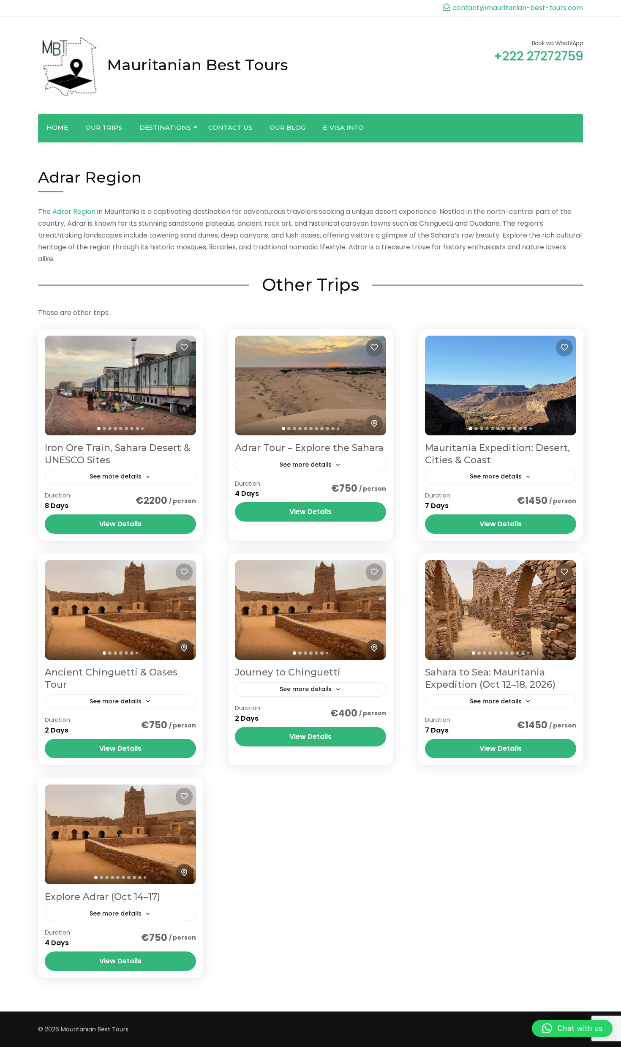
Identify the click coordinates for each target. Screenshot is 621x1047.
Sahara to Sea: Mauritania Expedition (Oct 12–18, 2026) (490, 678)
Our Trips (103, 127)
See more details (116, 476)
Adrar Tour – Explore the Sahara (309, 448)
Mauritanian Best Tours (197, 64)
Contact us (230, 127)
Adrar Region (73, 211)
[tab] (99, 428)
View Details (120, 524)
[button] (572, 1028)
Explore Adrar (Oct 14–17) (102, 896)
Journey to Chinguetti (287, 672)
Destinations (165, 127)
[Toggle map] (374, 423)
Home (57, 127)
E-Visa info (343, 127)
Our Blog (287, 127)
